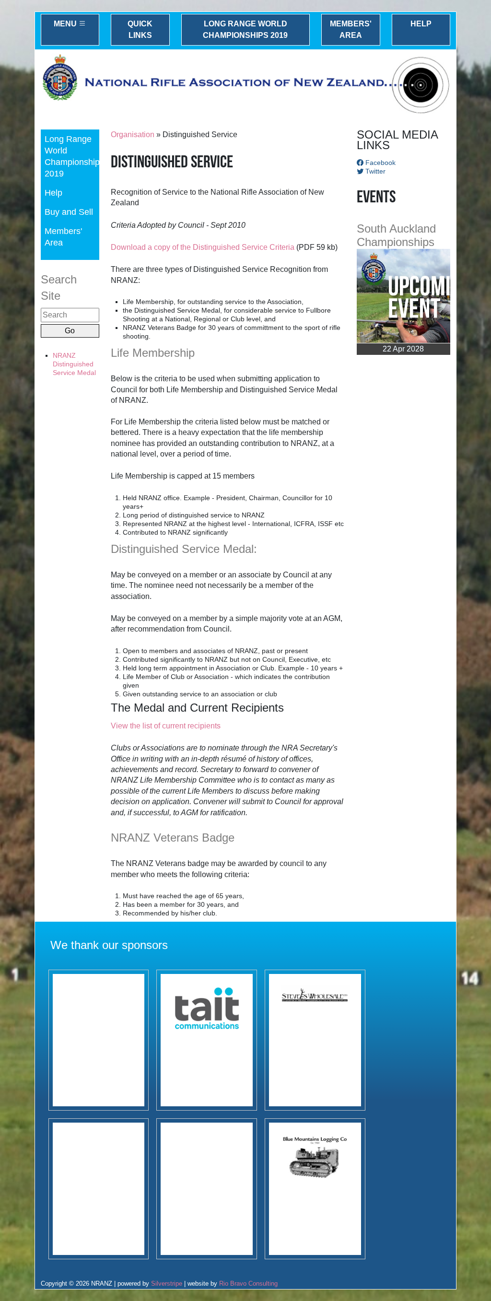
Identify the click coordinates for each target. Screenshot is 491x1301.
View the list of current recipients (166, 726)
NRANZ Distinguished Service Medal (74, 364)
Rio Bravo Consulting (248, 1283)
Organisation (132, 134)
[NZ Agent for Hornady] (315, 1040)
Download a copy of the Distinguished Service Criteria (202, 247)
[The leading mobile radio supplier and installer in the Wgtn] (207, 1040)
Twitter (374, 171)
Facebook (379, 162)
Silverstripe (166, 1283)
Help (421, 24)
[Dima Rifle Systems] (207, 1189)
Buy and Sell (69, 212)
